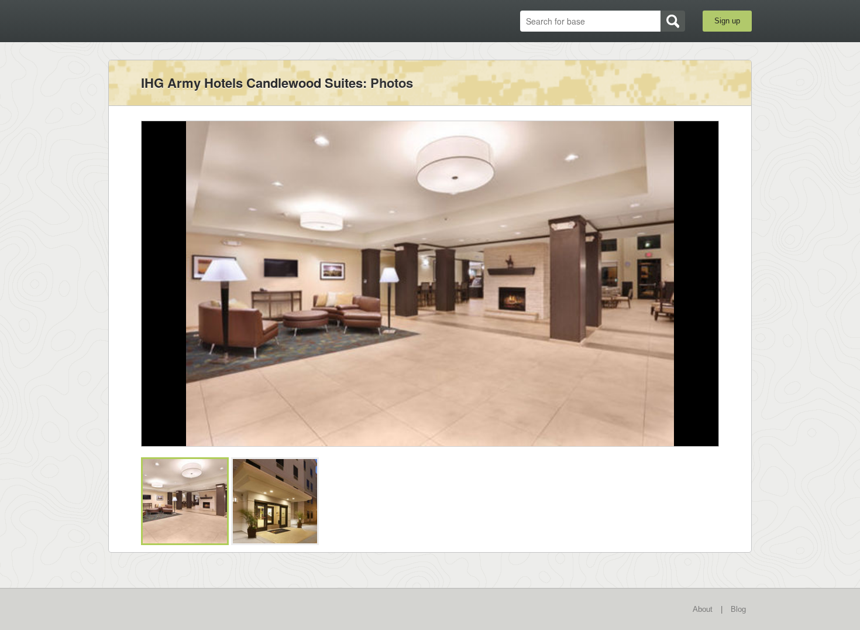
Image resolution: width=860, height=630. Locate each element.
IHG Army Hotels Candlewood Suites (252, 82)
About (703, 609)
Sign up (727, 20)
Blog (738, 609)
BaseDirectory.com (194, 20)
